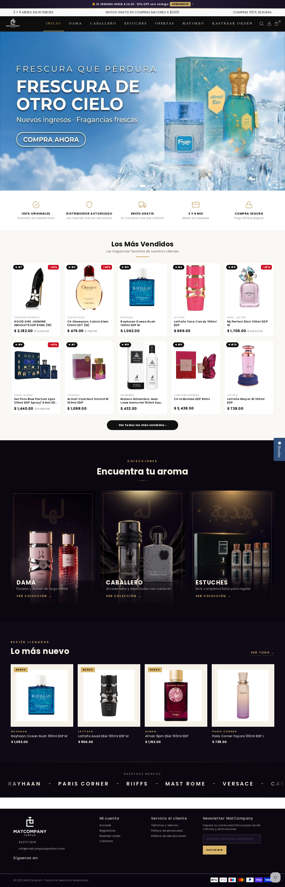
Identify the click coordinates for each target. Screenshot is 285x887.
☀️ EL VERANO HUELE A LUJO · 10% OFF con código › (142, 4)
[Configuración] (269, 23)
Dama (75, 23)
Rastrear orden (232, 23)
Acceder (105, 825)
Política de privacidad (167, 830)
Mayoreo (193, 23)
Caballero (103, 23)
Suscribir (214, 850)
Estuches (135, 23)
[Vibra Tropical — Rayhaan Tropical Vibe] (142, 111)
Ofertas (164, 23)
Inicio (53, 23)
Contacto (106, 841)
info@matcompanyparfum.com (42, 848)
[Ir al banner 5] (152, 186)
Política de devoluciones (168, 836)
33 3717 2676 (27, 842)
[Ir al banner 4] (146, 186)
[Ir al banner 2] (137, 186)
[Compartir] (261, 23)
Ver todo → (262, 653)
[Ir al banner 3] (141, 186)
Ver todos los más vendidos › (142, 425)
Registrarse (108, 830)
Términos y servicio (164, 825)
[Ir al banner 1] (133, 186)
